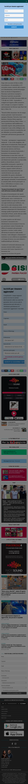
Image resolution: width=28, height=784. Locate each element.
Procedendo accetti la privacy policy (15, 24)
